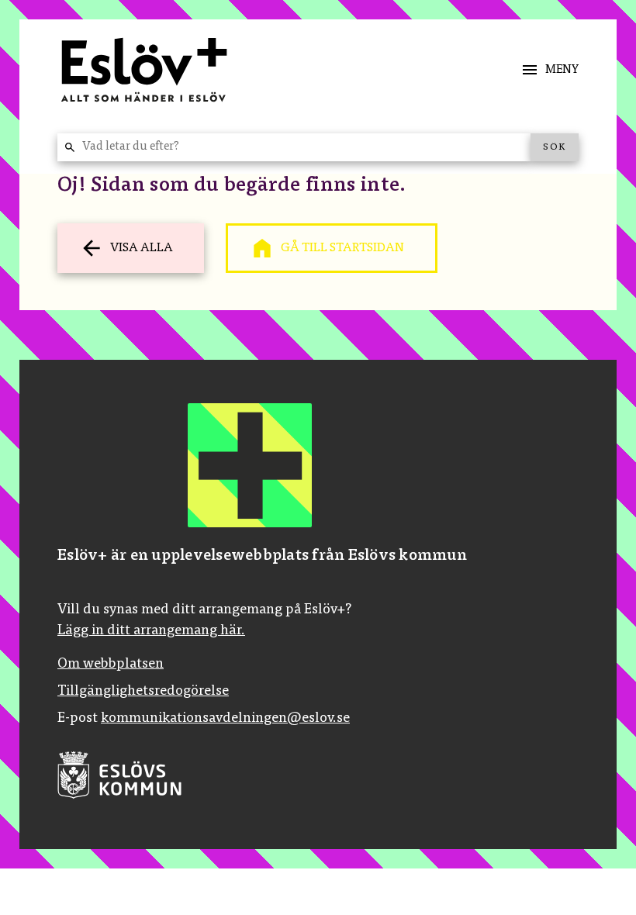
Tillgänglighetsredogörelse (143, 692)
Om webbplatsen (110, 665)
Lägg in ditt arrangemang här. (151, 631)
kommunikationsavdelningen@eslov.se (225, 719)
